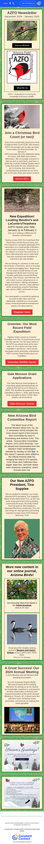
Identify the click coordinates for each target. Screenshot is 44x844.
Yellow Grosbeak (23, 605)
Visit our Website (22, 45)
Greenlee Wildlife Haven (22, 362)
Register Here (22, 312)
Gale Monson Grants (22, 403)
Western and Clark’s (26, 650)
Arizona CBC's (22, 179)
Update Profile (18, 829)
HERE (33, 682)
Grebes (10, 653)
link (33, 451)
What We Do (22, 88)
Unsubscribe (8, 829)
